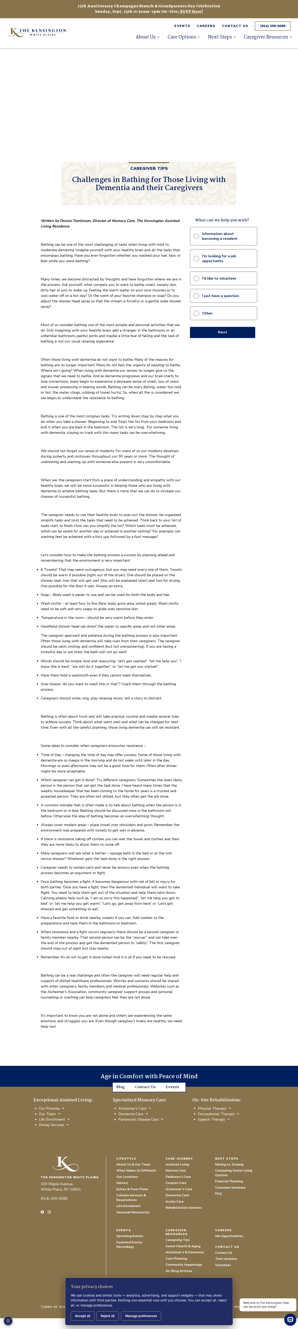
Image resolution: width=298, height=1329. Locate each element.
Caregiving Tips (178, 1240)
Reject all (108, 1316)
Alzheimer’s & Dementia (185, 1252)
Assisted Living (177, 1164)
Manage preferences (141, 1316)
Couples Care (176, 1183)
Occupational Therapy (216, 1113)
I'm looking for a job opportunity (219, 258)
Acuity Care (175, 1201)
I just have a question (220, 295)
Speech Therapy (211, 1119)
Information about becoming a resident (220, 236)
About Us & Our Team (133, 1164)
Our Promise (49, 1108)
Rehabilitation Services (184, 1207)
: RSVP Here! (190, 12)
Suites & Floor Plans (132, 1189)
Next (222, 332)
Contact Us (235, 26)
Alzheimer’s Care (132, 1108)
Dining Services (51, 1124)
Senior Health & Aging (183, 1246)
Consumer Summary (230, 1187)
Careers (206, 26)
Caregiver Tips (149, 168)
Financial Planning (229, 1181)
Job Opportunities (229, 1236)
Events (182, 26)
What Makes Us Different (136, 1170)
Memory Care (176, 1170)
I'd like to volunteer (219, 278)
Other (207, 313)
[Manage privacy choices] (8, 1320)
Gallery (122, 1183)
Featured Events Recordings (129, 1244)
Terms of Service (57, 1307)
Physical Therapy (212, 1108)
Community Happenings (184, 1264)
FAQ (218, 1193)
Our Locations (127, 1177)
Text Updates (226, 1259)
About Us (146, 37)
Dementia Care (130, 1113)
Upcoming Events (129, 1236)
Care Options (182, 37)
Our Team (47, 1113)
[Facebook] (42, 1212)
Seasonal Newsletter (133, 1212)
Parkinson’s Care (178, 1177)
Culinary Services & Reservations (131, 1197)
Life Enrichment (52, 1119)
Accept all (82, 1316)
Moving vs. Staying (229, 1164)
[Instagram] (49, 1212)
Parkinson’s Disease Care (138, 1119)
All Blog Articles (179, 1271)
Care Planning (176, 1258)
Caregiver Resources (266, 37)
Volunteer (223, 1265)
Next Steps (220, 37)
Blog (120, 1087)
